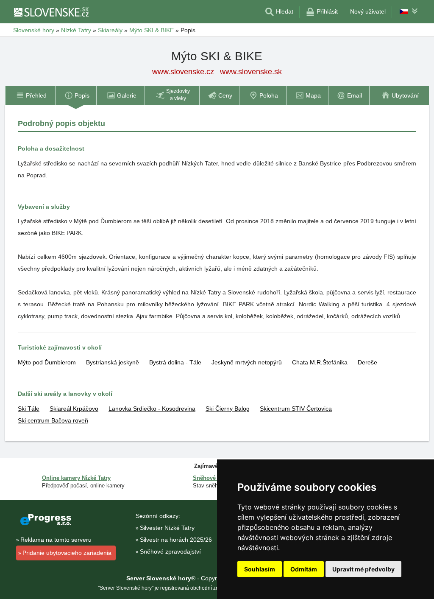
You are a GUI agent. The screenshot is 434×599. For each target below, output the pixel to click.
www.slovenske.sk (251, 71)
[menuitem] (30, 95)
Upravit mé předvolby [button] (363, 569)
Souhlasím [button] (259, 569)
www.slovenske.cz (183, 71)
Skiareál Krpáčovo (74, 408)
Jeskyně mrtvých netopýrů (246, 362)
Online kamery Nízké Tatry (76, 478)
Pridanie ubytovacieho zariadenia (66, 552)
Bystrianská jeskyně (112, 362)
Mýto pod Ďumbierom (47, 362)
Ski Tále (28, 408)
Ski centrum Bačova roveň (53, 420)
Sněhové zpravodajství (170, 551)
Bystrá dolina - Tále (175, 362)
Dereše (367, 362)
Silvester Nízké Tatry (167, 527)
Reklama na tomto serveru (56, 539)
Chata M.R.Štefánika (320, 362)
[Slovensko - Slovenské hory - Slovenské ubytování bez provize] (51, 11)
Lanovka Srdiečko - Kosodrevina (151, 408)
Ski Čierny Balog (228, 408)
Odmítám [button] (303, 569)
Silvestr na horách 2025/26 (176, 539)
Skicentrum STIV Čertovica (296, 408)
